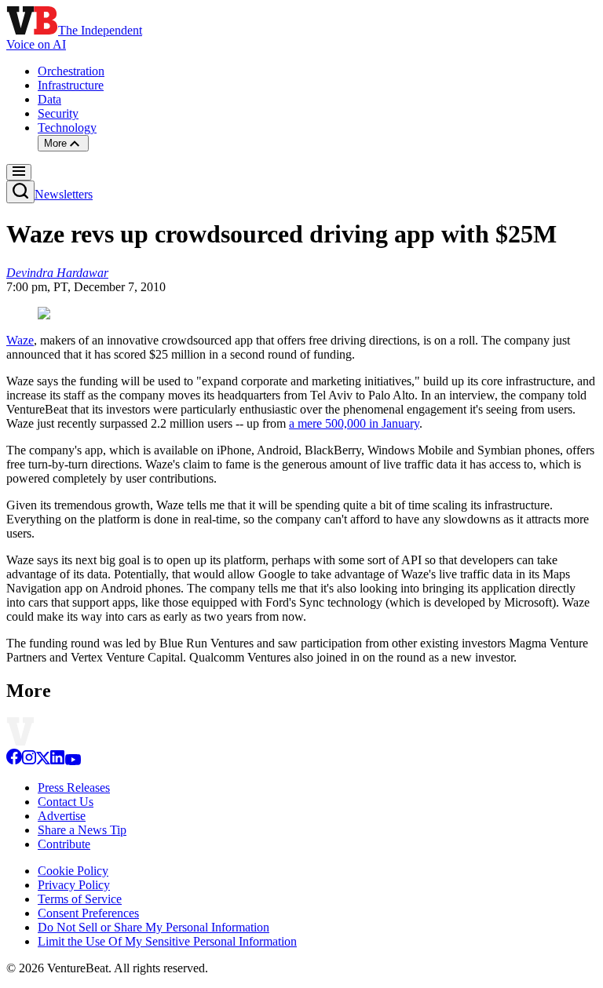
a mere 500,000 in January (354, 423)
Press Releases (74, 787)
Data (49, 99)
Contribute (64, 844)
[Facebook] (14, 760)
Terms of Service (80, 899)
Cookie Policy (73, 870)
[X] (43, 760)
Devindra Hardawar (57, 272)
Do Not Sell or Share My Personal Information (153, 927)
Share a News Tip (82, 830)
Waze (20, 340)
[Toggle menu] (18, 172)
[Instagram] (29, 760)
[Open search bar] (20, 191)
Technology (67, 127)
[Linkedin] (57, 760)
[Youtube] (72, 760)
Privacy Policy (74, 884)
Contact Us (65, 801)
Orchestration (71, 71)
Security (58, 113)
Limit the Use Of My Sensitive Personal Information (167, 941)
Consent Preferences (88, 913)
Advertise (62, 815)
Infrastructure (71, 85)
